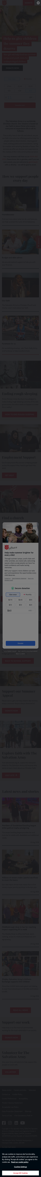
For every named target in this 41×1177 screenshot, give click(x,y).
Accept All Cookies (20, 1173)
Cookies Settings (20, 1167)
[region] (20, 1162)
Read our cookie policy (19, 1162)
